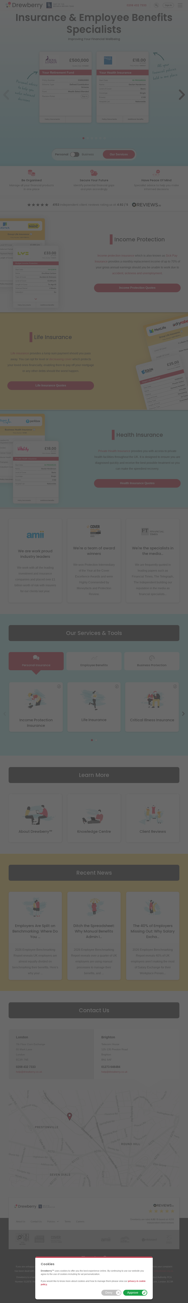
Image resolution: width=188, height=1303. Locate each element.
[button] (111, 1293)
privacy (132, 1281)
